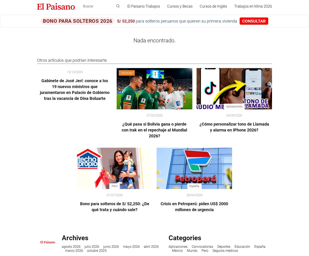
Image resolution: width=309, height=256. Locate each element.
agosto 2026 (71, 247)
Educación (242, 247)
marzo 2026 (74, 251)
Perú (205, 251)
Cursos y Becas (180, 6)
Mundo (192, 251)
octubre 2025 (97, 251)
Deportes (223, 247)
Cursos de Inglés (213, 6)
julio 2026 (92, 247)
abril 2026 (151, 247)
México (177, 251)
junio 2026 (111, 247)
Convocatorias (202, 247)
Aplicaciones (178, 247)
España (259, 247)
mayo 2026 (131, 247)
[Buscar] (118, 6)
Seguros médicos (225, 251)
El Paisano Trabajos (143, 6)
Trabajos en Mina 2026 (253, 6)
